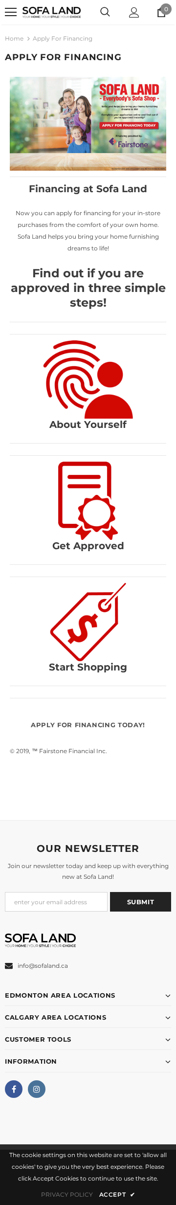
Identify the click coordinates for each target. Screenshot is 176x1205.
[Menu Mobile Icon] (11, 12)
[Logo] (51, 12)
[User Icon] (134, 12)
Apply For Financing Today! (88, 725)
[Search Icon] (105, 12)
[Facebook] (13, 1089)
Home (14, 38)
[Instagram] (36, 1089)
